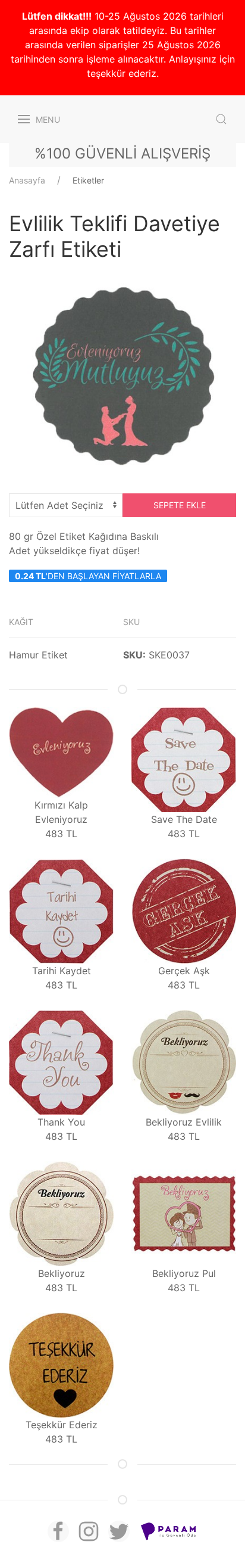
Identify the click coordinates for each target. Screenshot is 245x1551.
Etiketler (88, 180)
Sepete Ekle (179, 505)
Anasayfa (27, 180)
